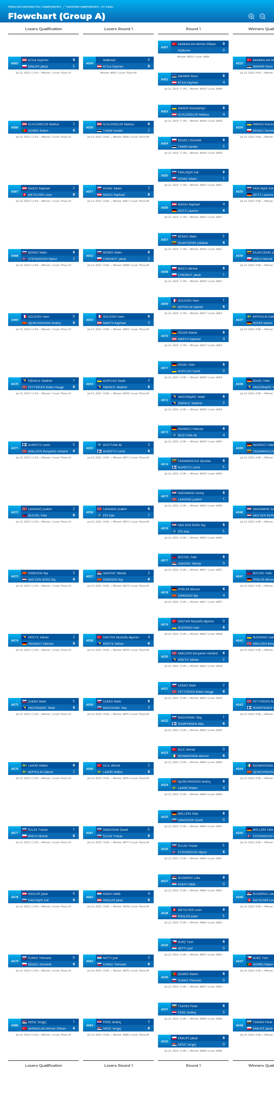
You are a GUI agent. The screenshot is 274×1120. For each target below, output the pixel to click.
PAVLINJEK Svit (38, 900)
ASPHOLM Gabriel (40, 772)
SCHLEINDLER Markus (43, 124)
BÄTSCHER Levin (40, 195)
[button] (251, 16)
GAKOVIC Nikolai (114, 573)
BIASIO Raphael (39, 188)
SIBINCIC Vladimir (40, 381)
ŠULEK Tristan (38, 830)
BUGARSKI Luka (189, 878)
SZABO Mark (37, 701)
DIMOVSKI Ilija (38, 573)
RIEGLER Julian (38, 894)
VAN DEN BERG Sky (42, 579)
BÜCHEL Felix (37, 515)
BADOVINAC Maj (115, 708)
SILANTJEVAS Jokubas (193, 243)
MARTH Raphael (114, 323)
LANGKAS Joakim (40, 509)
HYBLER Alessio (189, 589)
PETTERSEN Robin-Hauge (46, 387)
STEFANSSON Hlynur (42, 259)
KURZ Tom (185, 942)
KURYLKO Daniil (114, 381)
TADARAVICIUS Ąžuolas (194, 461)
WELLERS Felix (188, 814)
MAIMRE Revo (188, 76)
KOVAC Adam (112, 188)
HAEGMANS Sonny (191, 493)
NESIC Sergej (37, 1022)
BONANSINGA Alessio (193, 756)
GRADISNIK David (115, 830)
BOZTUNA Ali (112, 445)
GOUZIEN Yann (38, 316)
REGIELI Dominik (39, 964)
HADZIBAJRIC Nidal (41, 708)
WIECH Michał (38, 836)
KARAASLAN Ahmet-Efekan (47, 1028)
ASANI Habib (112, 894)
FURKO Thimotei (39, 958)
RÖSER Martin (187, 333)
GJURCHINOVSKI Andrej (44, 323)
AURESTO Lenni (39, 445)
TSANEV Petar (188, 1006)
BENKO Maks (37, 252)
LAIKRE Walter (38, 765)
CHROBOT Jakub (114, 259)
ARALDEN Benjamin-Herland (48, 451)
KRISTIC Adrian (38, 637)
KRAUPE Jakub (38, 66)
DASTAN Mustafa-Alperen (121, 637)
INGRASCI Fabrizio (41, 644)
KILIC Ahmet (111, 765)
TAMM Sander (113, 130)
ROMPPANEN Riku (191, 724)
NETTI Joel (110, 958)
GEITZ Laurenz (188, 211)
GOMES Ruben (38, 130)
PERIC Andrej (112, 1022)
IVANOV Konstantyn (192, 108)
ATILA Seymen (38, 60)
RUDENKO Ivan (188, 628)
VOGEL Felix (186, 365)
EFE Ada (108, 515)
